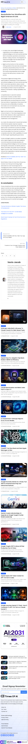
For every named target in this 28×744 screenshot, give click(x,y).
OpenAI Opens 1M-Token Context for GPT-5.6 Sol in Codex (12, 577)
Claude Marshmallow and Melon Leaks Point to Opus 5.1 (13, 388)
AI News (14, 8)
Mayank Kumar (5, 336)
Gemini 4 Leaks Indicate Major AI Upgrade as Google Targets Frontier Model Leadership (12, 515)
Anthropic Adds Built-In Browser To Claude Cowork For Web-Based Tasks (13, 329)
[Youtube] (13, 735)
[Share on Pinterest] (10, 255)
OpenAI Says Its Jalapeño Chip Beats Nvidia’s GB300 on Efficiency (12, 359)
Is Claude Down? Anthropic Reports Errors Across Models (12, 419)
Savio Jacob (8, 27)
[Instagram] (11, 735)
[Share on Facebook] (2, 255)
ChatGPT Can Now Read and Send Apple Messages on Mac (13, 449)
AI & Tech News (8, 8)
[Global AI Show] (14, 635)
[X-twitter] (4, 735)
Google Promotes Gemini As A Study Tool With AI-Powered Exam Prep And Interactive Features (14, 483)
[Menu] (22, 2)
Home (2, 8)
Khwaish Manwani (6, 365)
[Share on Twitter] (6, 255)
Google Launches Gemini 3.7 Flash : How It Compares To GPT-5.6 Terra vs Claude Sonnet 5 (14, 607)
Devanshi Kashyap (6, 396)
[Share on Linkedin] (14, 255)
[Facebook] (2, 735)
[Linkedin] (6, 735)
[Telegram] (8, 735)
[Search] (25, 2)
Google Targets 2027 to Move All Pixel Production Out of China (12, 547)
